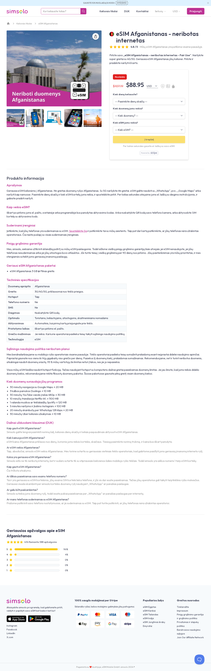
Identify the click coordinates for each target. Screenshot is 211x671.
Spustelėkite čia (78, 231)
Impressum (182, 610)
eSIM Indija (148, 618)
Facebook (12, 629)
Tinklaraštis (183, 606)
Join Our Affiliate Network (190, 637)
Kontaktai (142, 11)
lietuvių (159, 11)
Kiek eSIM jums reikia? (125, 122)
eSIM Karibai (149, 610)
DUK (127, 11)
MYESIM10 (122, 3)
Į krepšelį (149, 139)
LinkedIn (11, 633)
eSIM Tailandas (150, 614)
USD (175, 11)
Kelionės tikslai (109, 11)
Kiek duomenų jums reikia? (128, 108)
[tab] (16, 118)
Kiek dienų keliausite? (125, 94)
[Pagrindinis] (8, 23)
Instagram (12, 625)
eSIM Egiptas (149, 606)
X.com (10, 637)
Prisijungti (196, 11)
